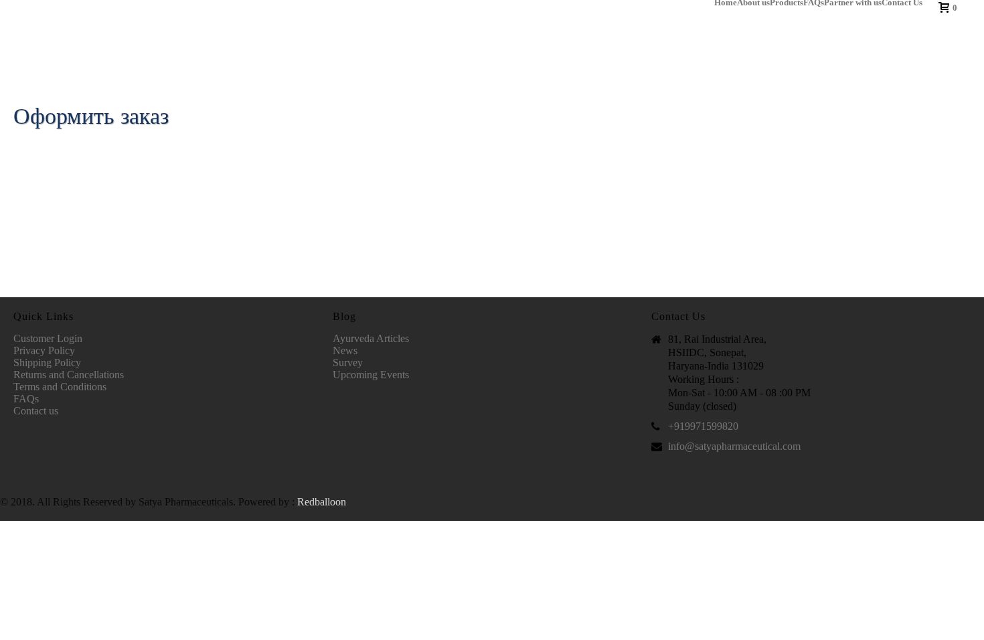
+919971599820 (703, 426)
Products (786, 2)
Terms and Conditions (59, 386)
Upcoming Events (371, 374)
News (345, 350)
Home (725, 2)
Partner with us (853, 2)
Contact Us (902, 2)
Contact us (35, 410)
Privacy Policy (44, 350)
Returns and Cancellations (68, 374)
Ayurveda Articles (371, 338)
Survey (348, 362)
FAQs (813, 2)
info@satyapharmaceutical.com (734, 446)
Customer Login (47, 338)
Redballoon (321, 501)
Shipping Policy (47, 362)
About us (753, 2)
